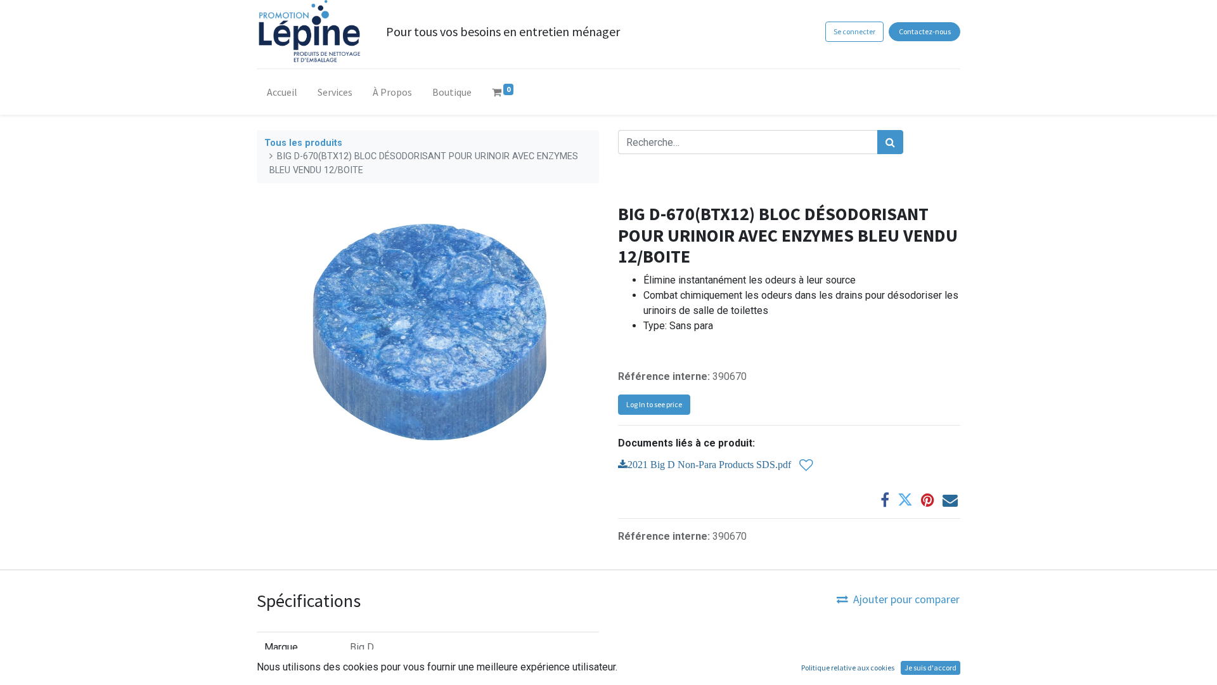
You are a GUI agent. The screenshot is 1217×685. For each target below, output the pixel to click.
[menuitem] (282, 94)
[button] (806, 465)
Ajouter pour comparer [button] (906, 599)
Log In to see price (654, 404)
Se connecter (854, 31)
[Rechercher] (890, 142)
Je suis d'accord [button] (930, 667)
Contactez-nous (925, 31)
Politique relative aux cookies (847, 667)
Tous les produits (303, 143)
